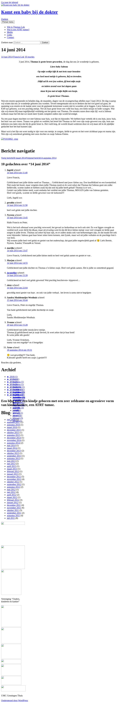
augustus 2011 (13, 515)
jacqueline (12, 273)
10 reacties (29, 57)
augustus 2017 (13, 422)
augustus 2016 (13, 425)
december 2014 (14, 437)
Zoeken (4, 19)
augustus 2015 (13, 435)
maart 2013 (12, 469)
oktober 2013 (13, 453)
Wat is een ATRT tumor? (18, 29)
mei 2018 (11, 419)
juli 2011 (11, 518)
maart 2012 (12, 497)
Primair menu (7, 22)
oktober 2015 (13, 432)
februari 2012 (13, 500)
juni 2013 (11, 461)
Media (10, 32)
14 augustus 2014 (41, 158)
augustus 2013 (13, 458)
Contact (10, 37)
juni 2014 (11, 445)
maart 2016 (12, 427)
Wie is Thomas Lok (16, 27)
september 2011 (14, 513)
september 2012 (14, 484)
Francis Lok (18, 57)
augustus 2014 (13, 443)
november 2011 (14, 508)
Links (9, 35)
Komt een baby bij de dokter (29, 12)
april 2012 (11, 495)
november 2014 (14, 440)
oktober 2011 (13, 510)
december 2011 (14, 505)
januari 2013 (12, 474)
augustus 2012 (13, 487)
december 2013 (14, 450)
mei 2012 (11, 492)
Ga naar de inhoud (9, 2)
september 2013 (14, 456)
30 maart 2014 (13, 158)
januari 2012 (12, 502)
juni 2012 (11, 489)
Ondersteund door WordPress (14, 700)
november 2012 (14, 479)
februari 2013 (13, 471)
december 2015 (14, 430)
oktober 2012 (13, 482)
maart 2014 (12, 448)
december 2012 (14, 476)
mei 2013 (11, 463)
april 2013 (11, 466)
